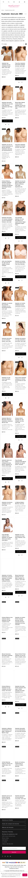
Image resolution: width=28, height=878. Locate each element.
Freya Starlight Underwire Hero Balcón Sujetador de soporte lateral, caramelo (20, 462)
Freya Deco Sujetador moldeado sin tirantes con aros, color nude (20, 146)
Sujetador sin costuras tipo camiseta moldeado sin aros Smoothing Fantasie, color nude (7, 306)
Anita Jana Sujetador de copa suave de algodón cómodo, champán (7, 263)
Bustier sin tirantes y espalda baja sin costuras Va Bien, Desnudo (20, 764)
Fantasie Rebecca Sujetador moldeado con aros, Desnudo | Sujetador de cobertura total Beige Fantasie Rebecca (7, 184)
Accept (24, 874)
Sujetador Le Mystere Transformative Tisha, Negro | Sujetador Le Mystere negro (7, 730)
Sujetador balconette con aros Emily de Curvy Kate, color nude (20, 797)
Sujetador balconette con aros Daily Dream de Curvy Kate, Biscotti (20, 730)
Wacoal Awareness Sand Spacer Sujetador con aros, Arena (7, 655)
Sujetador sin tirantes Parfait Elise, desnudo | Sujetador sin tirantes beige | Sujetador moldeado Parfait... (7, 578)
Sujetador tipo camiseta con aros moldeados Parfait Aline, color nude (6, 65)
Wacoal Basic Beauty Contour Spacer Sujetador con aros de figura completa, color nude (20, 105)
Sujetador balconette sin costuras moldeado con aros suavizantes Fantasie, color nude (7, 220)
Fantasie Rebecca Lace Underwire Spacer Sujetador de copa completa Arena (7, 619)
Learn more (18, 876)
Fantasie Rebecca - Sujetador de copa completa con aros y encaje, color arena (6, 688)
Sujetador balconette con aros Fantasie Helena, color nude (7, 340)
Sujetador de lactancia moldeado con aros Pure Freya (7, 504)
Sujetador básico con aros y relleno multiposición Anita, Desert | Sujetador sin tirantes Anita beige (7, 463)
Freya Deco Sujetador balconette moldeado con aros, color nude (20, 64)
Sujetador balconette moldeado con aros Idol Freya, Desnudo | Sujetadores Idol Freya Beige (7, 105)
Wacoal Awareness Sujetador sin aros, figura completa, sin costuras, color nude (20, 577)
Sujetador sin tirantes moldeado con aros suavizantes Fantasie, (20, 304)
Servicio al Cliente (7, 820)
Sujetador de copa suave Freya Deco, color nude (6, 379)
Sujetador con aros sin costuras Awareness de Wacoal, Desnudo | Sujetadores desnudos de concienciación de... (7, 147)
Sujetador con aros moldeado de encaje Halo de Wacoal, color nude (20, 537)
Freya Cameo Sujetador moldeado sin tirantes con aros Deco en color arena (20, 380)
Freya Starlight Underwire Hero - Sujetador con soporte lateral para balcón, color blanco (7, 537)
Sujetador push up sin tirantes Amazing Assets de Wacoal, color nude (7, 798)
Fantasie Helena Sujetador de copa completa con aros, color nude (19, 420)
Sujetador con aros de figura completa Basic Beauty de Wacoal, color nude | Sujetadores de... (20, 183)
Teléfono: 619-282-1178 (7, 844)
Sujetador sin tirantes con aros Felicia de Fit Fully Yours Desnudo (20, 262)
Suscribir (14, 852)
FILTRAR (5, 44)
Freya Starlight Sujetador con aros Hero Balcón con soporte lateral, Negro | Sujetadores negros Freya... (20, 221)
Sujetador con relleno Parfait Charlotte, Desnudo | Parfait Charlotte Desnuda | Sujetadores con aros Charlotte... (20, 621)
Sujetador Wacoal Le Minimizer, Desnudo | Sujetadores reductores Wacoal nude (7, 420)
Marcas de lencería (7, 827)
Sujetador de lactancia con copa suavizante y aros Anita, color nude (20, 340)
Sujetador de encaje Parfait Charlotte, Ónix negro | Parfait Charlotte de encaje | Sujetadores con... (20, 689)
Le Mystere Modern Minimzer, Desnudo (19, 503)
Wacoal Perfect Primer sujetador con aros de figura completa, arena (20, 655)
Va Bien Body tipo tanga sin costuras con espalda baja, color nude (7, 764)
